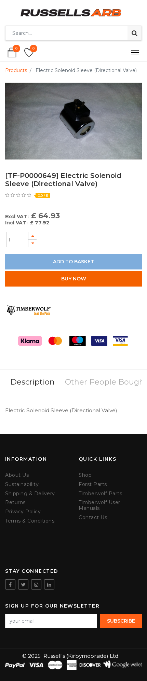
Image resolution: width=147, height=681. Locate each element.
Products (16, 70)
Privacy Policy (23, 512)
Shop (85, 475)
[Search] (135, 33)
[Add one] (32, 235)
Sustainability (22, 484)
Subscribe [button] (121, 621)
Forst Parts (93, 484)
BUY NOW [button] (73, 279)
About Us (17, 475)
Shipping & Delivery (30, 494)
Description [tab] (32, 382)
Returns (15, 502)
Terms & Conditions (29, 521)
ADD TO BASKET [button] (73, 262)
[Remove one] (32, 243)
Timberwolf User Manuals (99, 505)
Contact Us (93, 517)
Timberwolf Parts (100, 494)
